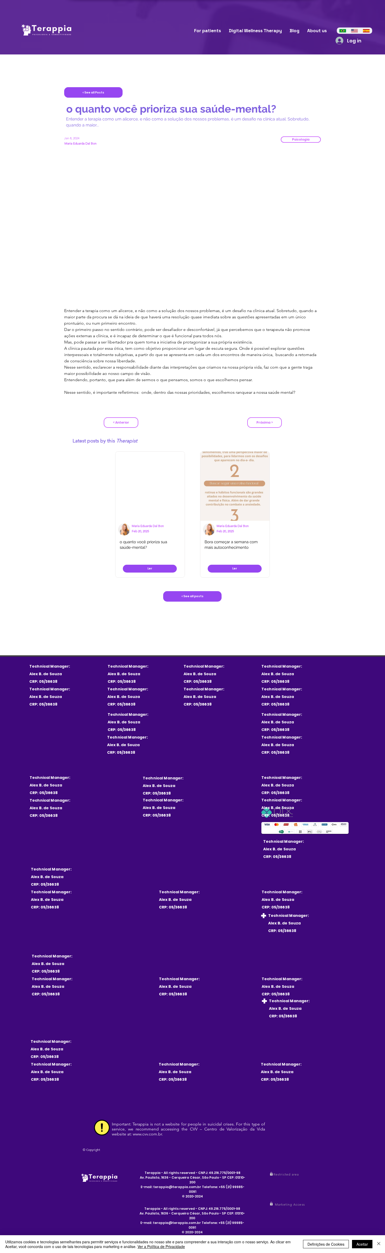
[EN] (354, 30)
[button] (301, 139)
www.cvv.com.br (147, 1134)
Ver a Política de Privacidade (161, 1246)
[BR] (343, 30)
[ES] (366, 30)
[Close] (379, 1244)
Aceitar (362, 1244)
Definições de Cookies (325, 1244)
